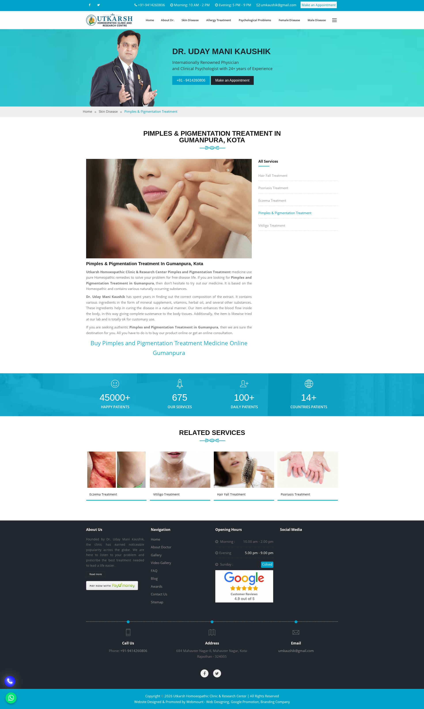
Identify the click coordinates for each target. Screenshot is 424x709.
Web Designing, (218, 701)
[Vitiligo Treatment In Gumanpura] (180, 463)
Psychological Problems (255, 20)
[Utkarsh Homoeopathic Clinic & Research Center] (109, 20)
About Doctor (161, 547)
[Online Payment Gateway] (112, 585)
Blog (154, 578)
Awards (156, 586)
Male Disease (317, 20)
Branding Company (275, 701)
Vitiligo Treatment (271, 225)
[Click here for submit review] (244, 586)
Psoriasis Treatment (273, 188)
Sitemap (157, 602)
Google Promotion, (245, 701)
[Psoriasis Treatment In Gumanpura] (308, 463)
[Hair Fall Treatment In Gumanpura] (244, 463)
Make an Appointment (319, 5)
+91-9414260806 (151, 5)
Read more (95, 574)
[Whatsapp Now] (11, 697)
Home (150, 20)
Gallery (156, 555)
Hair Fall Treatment (272, 175)
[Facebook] (89, 5)
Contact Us (159, 594)
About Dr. (167, 20)
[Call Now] (9, 678)
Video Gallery (161, 562)
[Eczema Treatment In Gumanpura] (117, 463)
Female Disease (289, 20)
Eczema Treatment (272, 200)
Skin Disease (190, 20)
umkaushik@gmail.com (278, 5)
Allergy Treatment (218, 20)
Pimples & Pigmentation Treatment (284, 213)
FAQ (154, 570)
